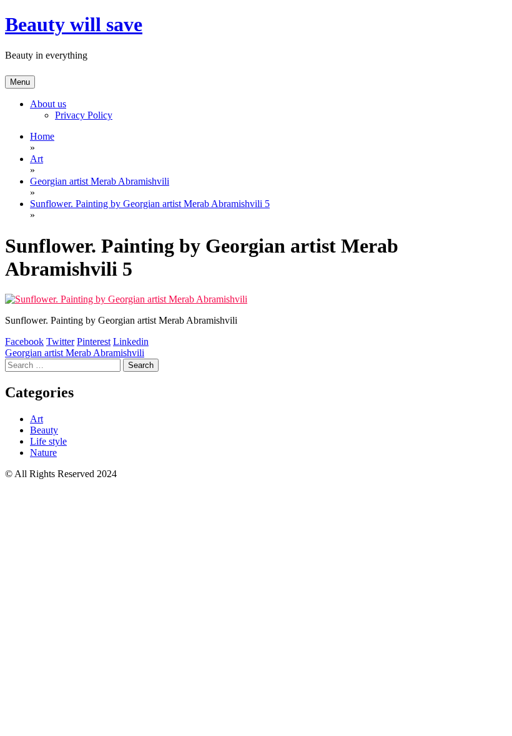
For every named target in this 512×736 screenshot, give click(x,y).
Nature (43, 452)
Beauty (44, 430)
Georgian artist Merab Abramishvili (74, 352)
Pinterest (94, 341)
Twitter (60, 341)
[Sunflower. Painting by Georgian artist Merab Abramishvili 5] (126, 299)
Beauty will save (73, 24)
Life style (48, 441)
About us (48, 104)
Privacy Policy (83, 115)
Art (36, 419)
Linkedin (131, 341)
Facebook (24, 341)
